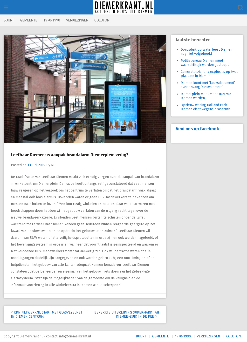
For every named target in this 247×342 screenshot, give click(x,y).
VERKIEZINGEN (77, 20)
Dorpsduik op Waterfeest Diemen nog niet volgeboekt (206, 52)
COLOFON (101, 20)
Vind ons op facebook (197, 128)
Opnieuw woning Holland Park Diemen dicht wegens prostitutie (206, 107)
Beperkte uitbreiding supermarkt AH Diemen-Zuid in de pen (126, 314)
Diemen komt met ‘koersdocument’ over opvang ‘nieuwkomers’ (208, 85)
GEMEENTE (28, 20)
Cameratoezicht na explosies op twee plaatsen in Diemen (210, 74)
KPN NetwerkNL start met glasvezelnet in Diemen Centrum (46, 314)
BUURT (9, 20)
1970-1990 (51, 20)
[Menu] (6, 7)
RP (53, 165)
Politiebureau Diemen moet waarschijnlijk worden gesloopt (205, 63)
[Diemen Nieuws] (123, 7)
